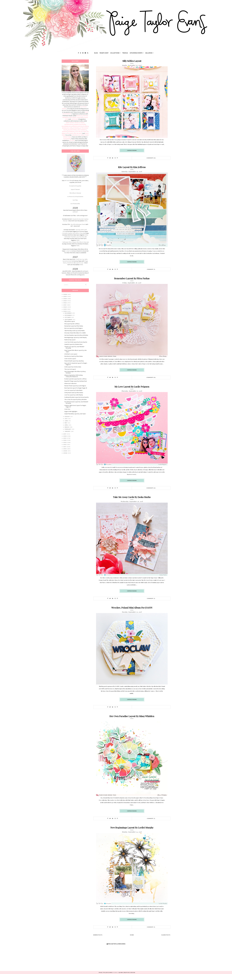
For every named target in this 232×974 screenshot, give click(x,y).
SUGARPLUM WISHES (80, 124)
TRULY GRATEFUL (82, 130)
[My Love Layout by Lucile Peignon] (132, 465)
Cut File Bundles (75, 203)
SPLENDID (86, 126)
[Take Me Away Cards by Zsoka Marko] (132, 575)
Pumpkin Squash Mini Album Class (73, 233)
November (68, 315)
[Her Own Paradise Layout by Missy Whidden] (132, 795)
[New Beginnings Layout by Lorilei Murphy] (132, 904)
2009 (65, 451)
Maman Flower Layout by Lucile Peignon (75, 385)
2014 (65, 440)
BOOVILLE (79, 115)
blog (96, 53)
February (68, 429)
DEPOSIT (75, 212)
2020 (65, 307)
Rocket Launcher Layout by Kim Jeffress (75, 379)
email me (69, 251)
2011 (65, 446)
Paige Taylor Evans (105, 972)
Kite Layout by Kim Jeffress (132, 167)
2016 (65, 436)
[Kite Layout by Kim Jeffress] (132, 246)
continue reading (132, 150)
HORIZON (64, 131)
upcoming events (136, 53)
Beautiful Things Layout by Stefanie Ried (75, 381)
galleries (148, 53)
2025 (65, 296)
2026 (65, 294)
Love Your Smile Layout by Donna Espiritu (75, 342)
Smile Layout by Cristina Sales (72, 367)
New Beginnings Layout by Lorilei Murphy (131, 827)
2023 (65, 300)
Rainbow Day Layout (69, 339)
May (66, 422)
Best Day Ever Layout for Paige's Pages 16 (75, 388)
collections (114, 53)
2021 (65, 305)
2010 (65, 448)
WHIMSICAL (71, 131)
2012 (65, 444)
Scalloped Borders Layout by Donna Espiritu (76, 397)
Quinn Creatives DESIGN (127, 972)
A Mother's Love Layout (70, 354)
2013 (65, 442)
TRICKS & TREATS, (79, 122)
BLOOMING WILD (67, 126)
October (68, 317)
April (67, 425)
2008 (65, 453)
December (68, 313)
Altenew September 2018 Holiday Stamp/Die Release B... (73, 376)
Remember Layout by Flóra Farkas (132, 278)
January (68, 431)
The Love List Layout (70, 369)
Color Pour (67, 409)
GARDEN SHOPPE (77, 126)
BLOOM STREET (72, 130)
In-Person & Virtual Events (75, 196)
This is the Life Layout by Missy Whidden (75, 399)
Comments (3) (151, 158)
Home (132, 934)
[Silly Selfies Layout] (132, 137)
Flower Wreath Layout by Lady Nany (74, 361)
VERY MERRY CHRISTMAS (76, 117)
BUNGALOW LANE (67, 128)
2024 (65, 298)
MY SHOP (72, 140)
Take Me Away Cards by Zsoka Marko (132, 496)
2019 (65, 309)
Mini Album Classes (75, 193)
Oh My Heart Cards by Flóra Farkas (73, 392)
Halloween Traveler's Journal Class (75, 237)
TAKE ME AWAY (77, 133)
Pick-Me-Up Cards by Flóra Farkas (73, 356)
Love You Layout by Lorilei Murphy (73, 395)
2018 (65, 311)
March (67, 427)
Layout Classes (75, 189)
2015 (65, 438)
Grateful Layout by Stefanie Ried (73, 344)
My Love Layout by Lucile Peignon (132, 386)
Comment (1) (151, 269)
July (66, 418)
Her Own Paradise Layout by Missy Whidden (131, 716)
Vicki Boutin (70, 263)
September (69, 319)
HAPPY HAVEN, (70, 122)
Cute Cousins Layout (70, 358)
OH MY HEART (69, 133)
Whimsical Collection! (70, 383)
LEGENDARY (74, 119)
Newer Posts (97, 934)
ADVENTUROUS (68, 124)
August (67, 416)
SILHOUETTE (66, 138)
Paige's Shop (104, 53)
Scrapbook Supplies (75, 186)
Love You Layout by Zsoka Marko (73, 390)
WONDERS (76, 128)
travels (125, 53)
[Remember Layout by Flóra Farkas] (132, 357)
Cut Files (75, 200)
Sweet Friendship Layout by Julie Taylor (75, 413)
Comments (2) (151, 488)
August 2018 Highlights (70, 411)
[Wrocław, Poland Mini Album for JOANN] (132, 684)
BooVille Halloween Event (78, 224)
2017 (65, 434)
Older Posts (165, 934)
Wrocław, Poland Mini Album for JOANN (131, 607)
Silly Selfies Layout (131, 60)
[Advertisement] (75, 484)
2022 (65, 302)
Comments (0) (151, 377)
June (66, 420)
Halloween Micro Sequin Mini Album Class (75, 242)
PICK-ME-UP (78, 131)
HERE (85, 221)
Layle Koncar (79, 263)
